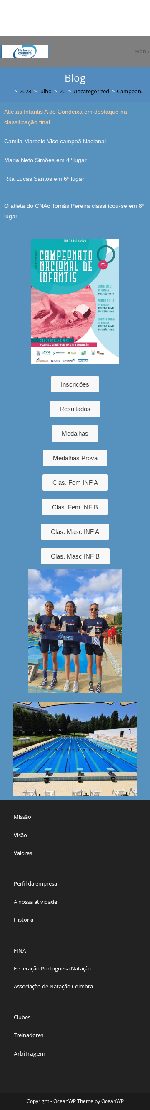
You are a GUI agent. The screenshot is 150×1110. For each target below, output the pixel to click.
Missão (22, 817)
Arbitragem (29, 1054)
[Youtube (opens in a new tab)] (89, 21)
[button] (12, 748)
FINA (20, 950)
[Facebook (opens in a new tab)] (62, 21)
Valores (23, 853)
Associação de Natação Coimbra (53, 986)
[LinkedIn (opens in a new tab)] (81, 21)
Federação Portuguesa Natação (53, 968)
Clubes (22, 1017)
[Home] (10, 91)
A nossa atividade (35, 901)
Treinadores (28, 1035)
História (23, 919)
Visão (20, 835)
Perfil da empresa (35, 883)
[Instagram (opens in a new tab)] (71, 21)
